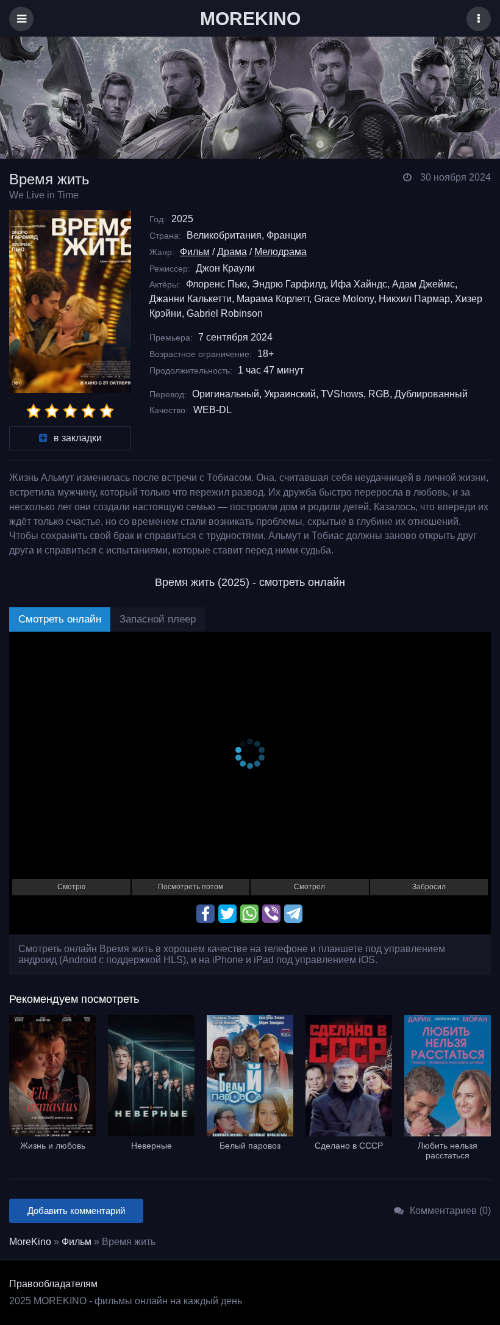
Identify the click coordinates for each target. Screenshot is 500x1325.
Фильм (195, 252)
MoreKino (30, 1242)
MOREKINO (250, 19)
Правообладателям (53, 1284)
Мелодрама (280, 252)
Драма (232, 252)
